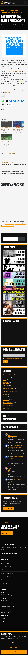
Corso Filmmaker (6, 566)
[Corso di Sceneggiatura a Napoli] (14, 282)
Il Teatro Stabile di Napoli (14, 71)
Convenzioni (13, 10)
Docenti (3, 580)
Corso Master (5, 563)
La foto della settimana (9, 391)
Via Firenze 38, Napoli (7, 595)
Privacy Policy (15, 638)
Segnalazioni (6, 405)
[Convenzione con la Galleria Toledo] (6, 124)
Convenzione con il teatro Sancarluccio (18, 128)
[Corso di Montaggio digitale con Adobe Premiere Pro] (14, 275)
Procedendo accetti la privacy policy (14, 358)
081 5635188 (7, 533)
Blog (7, 10)
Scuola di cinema (8, 403)
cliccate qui (7, 92)
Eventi (4, 380)
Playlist (5, 394)
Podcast (5, 397)
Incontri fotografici (8, 388)
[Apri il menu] (25, 2)
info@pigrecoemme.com (8, 606)
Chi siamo (4, 583)
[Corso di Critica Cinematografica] (14, 289)
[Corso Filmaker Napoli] (14, 260)
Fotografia (6, 383)
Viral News (6, 408)
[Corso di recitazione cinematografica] (14, 304)
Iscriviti (3, 618)
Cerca (4, 236)
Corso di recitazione (7, 573)
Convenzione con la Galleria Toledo (6, 128)
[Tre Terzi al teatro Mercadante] (6, 137)
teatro (13, 153)
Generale (5, 385)
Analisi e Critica (7, 374)
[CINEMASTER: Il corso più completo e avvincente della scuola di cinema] (14, 253)
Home (2, 10)
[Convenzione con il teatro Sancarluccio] (18, 124)
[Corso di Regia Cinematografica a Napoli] (14, 268)
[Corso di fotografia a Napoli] (14, 311)
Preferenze (14, 647)
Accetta (14, 652)
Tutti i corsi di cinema (7, 570)
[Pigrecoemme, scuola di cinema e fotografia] (8, 2)
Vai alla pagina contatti (9, 553)
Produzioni (6, 400)
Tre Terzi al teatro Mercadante (5, 141)
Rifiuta (14, 643)
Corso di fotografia (6, 576)
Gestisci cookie (8, 509)
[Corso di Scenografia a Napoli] (14, 297)
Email (4, 353)
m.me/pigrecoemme (7, 612)
